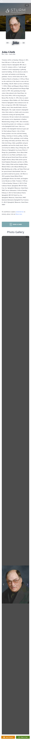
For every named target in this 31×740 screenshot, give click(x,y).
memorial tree (20, 212)
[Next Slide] (27, 584)
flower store (19, 214)
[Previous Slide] (3, 584)
